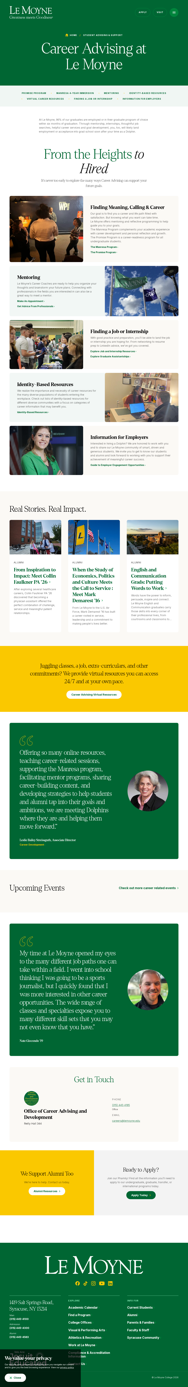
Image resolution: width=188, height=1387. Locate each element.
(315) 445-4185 (121, 1105)
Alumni (19, 562)
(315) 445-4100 (19, 1319)
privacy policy (67, 1367)
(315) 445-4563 (19, 1337)
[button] (174, 12)
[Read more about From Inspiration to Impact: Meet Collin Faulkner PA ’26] (35, 537)
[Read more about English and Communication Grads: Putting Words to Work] (152, 537)
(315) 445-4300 (19, 1328)
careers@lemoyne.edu (126, 1120)
